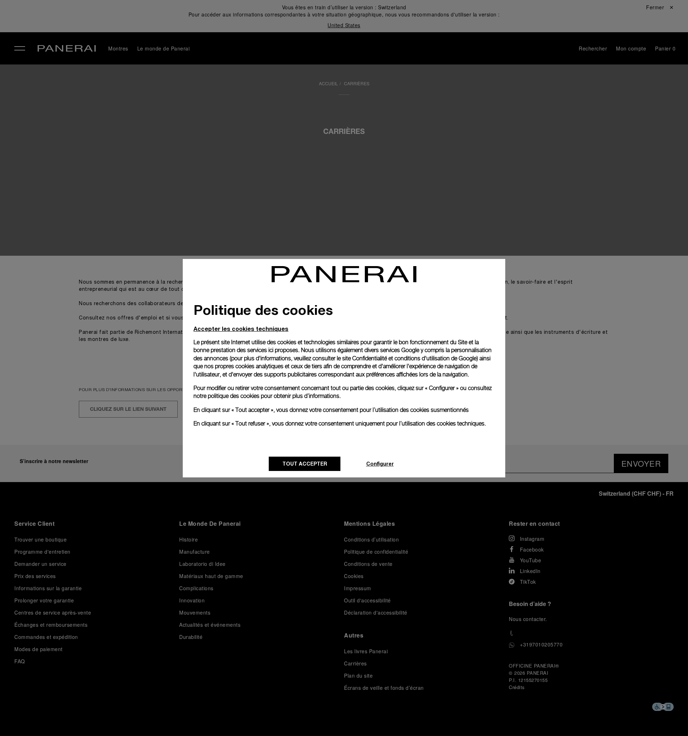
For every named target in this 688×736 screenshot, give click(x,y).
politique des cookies (233, 396)
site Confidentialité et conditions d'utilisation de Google (409, 358)
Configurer (380, 464)
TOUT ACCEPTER (304, 464)
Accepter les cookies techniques (241, 328)
